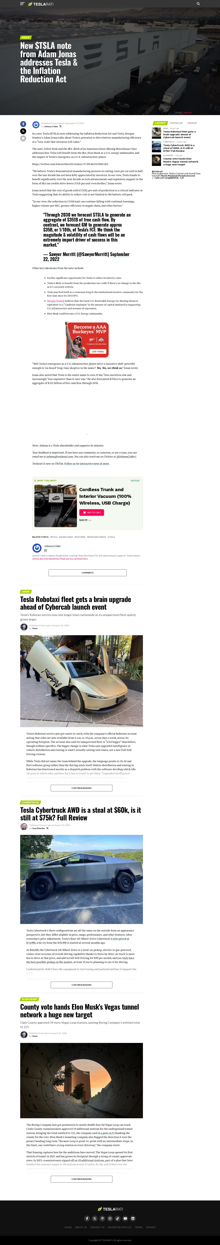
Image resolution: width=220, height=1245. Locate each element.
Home (68, 1227)
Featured (81, 537)
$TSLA (98, 214)
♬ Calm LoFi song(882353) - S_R (168, 178)
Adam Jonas (66, 537)
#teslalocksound (186, 175)
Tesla (112, 537)
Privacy (151, 1227)
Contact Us (97, 1227)
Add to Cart (94, 512)
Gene (34, 628)
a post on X (107, 1133)
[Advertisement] (87, 413)
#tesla (164, 175)
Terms (139, 1227)
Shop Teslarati (47, 480)
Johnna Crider (51, 126)
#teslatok (173, 175)
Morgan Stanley (97, 537)
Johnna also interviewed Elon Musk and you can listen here (60, 558)
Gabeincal (186, 112)
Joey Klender (38, 828)
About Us (81, 1227)
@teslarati (157, 171)
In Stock (135, 481)
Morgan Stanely (56, 301)
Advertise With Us (119, 1227)
